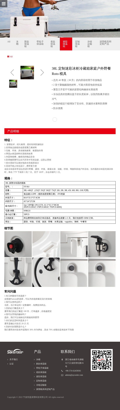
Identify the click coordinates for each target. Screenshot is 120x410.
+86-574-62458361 (73, 371)
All (8, 41)
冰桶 (17, 42)
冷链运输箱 (89, 43)
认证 (12, 364)
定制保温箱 (77, 43)
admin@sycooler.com (74, 375)
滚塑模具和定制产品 (105, 42)
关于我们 (14, 359)
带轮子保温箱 (40, 42)
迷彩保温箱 (65, 43)
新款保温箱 (26, 43)
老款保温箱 (52, 43)
